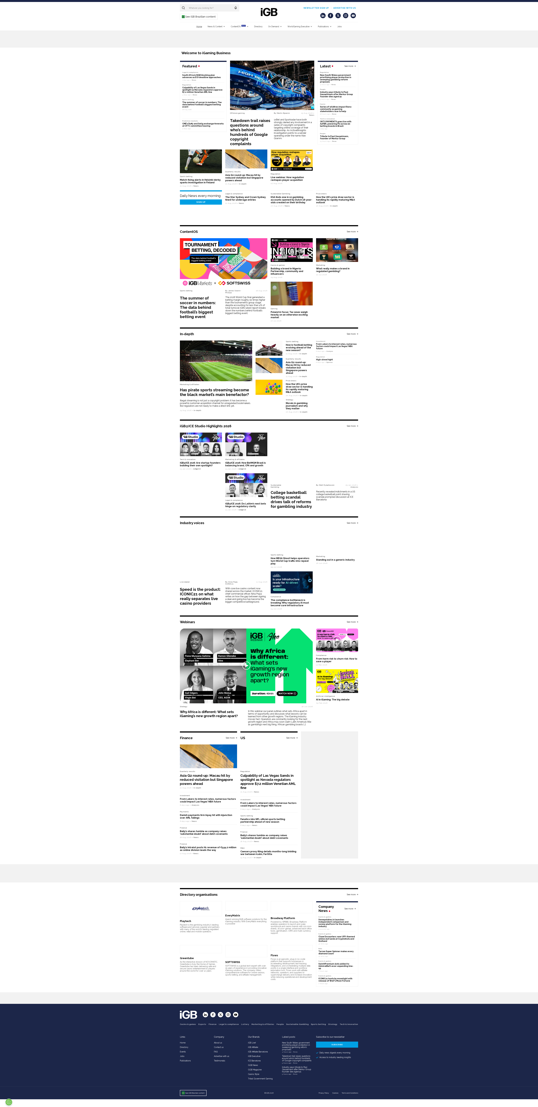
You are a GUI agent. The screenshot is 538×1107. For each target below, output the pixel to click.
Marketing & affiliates (189, 384)
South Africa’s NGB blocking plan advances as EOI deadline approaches (201, 76)
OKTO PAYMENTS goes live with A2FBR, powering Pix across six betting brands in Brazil (335, 123)
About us (218, 1043)
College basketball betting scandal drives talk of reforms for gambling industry (291, 499)
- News (295, 1052)
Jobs (339, 26)
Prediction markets (190, 121)
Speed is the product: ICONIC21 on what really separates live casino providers (200, 596)
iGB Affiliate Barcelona (258, 1052)
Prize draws (321, 194)
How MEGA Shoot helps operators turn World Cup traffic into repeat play (290, 561)
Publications (323, 26)
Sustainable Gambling (280, 194)
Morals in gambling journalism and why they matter (297, 406)
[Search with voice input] (235, 8)
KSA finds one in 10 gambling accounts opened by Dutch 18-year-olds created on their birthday (291, 200)
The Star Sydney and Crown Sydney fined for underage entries (245, 198)
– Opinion (329, 362)
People (323, 89)
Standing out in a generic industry (335, 559)
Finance (183, 828)
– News (311, 114)
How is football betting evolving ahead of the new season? (299, 348)
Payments (184, 812)
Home (199, 26)
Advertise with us (344, 8)
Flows (274, 955)
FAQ (216, 1052)
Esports (202, 1024)
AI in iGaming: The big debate (333, 699)
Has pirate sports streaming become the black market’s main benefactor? (214, 392)
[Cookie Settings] (8, 1102)
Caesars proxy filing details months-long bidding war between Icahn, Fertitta (268, 852)
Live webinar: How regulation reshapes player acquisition (287, 178)
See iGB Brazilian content (199, 16)
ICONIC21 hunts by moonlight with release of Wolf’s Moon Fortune (335, 979)
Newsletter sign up (316, 8)
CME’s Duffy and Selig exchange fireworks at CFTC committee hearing (203, 125)
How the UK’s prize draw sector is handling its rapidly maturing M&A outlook (335, 200)
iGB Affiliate (253, 1047)
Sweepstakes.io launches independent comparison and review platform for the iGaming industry (334, 922)
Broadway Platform (283, 918)
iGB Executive (254, 1056)
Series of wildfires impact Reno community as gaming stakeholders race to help (335, 109)
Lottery (245, 1024)
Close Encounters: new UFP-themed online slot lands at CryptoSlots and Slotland (336, 938)
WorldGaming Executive (298, 26)
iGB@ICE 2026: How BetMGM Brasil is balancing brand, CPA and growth (245, 464)
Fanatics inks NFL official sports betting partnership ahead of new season (262, 820)
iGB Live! (252, 1043)
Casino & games (188, 1024)
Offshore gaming (237, 113)
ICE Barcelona (254, 1061)
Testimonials (219, 1061)
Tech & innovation (188, 459)
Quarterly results (233, 172)
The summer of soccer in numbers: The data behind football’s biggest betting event (202, 104)
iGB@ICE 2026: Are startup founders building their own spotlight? (200, 464)
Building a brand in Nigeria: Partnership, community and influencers (287, 271)
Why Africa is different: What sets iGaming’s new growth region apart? (209, 714)
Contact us (219, 1047)
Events (183, 1052)
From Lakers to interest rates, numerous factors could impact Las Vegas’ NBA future (336, 346)
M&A (242, 848)
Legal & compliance (190, 72)
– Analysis (329, 351)
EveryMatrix (232, 915)
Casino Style (253, 1074)
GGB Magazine (255, 1070)
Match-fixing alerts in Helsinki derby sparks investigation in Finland (200, 181)
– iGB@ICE (196, 469)
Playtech (185, 921)
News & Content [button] (215, 26)
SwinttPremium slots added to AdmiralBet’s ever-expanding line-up (335, 966)
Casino (322, 104)
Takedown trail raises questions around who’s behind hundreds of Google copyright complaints (250, 132)
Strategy (289, 400)
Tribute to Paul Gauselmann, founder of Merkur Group (334, 137)
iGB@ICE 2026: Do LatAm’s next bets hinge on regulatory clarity (245, 505)
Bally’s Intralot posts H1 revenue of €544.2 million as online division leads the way (208, 848)
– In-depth (242, 184)
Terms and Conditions (350, 1093)
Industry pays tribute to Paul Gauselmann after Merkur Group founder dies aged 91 (336, 94)
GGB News (253, 1065)
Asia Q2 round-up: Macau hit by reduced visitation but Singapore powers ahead (244, 178)
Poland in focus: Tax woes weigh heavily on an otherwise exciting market (289, 315)
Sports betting (186, 176)
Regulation (324, 72)
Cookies (335, 1093)
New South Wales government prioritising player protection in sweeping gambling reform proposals (335, 78)
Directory (258, 26)
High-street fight (324, 359)
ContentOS (238, 26)
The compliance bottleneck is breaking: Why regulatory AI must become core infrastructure (290, 603)
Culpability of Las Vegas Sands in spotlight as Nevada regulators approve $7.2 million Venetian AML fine (202, 89)
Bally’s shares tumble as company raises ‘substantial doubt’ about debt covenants (204, 832)
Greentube (187, 958)
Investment (320, 341)
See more (348, 66)
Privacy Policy (324, 1093)
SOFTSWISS (232, 962)
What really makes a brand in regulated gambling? (333, 270)
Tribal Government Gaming (260, 1079)
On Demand (273, 26)
